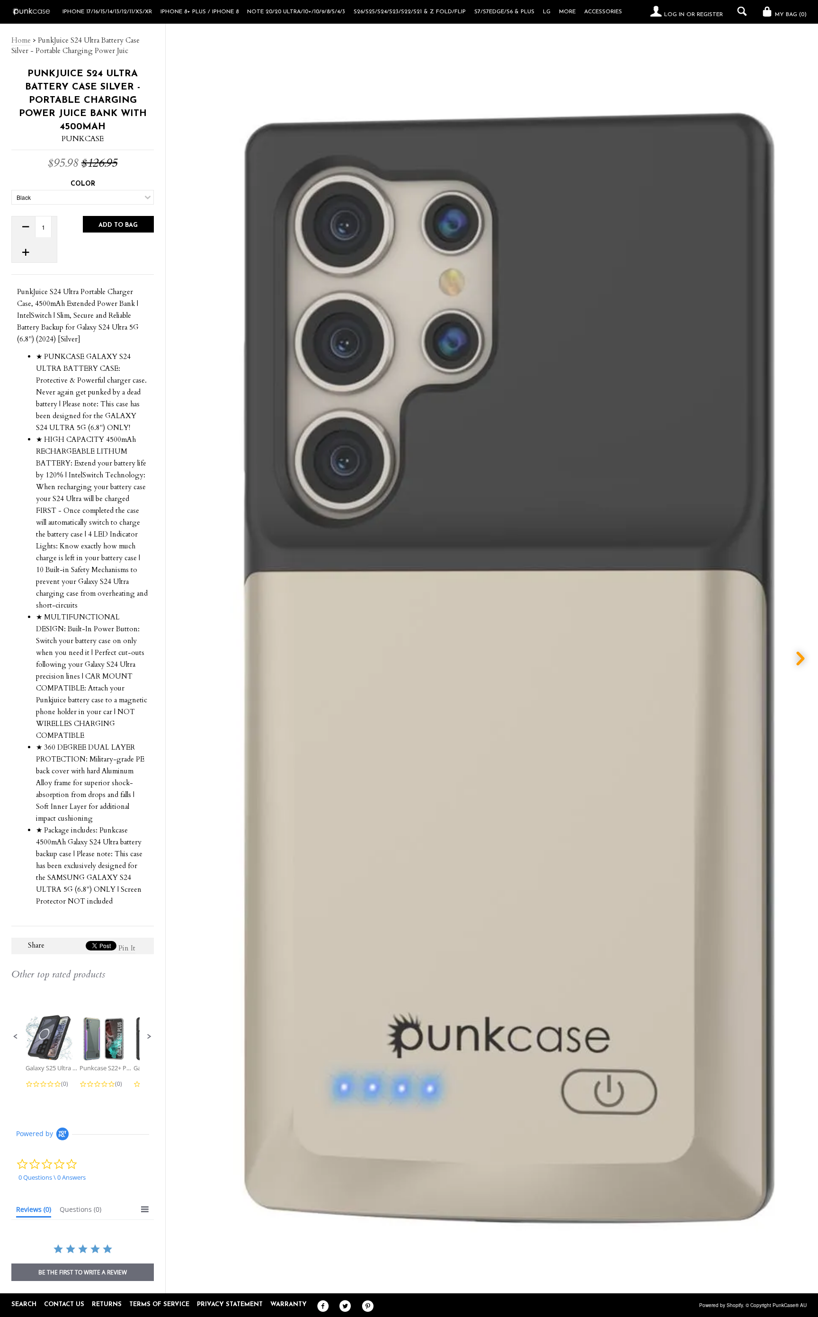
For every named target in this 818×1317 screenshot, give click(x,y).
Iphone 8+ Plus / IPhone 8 (199, 12)
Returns (107, 1304)
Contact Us (64, 1304)
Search (23, 1304)
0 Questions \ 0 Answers (52, 1177)
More (567, 12)
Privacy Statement (230, 1304)
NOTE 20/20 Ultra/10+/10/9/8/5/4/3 (296, 12)
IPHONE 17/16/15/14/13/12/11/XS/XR (107, 12)
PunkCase (83, 139)
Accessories (603, 12)
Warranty (288, 1304)
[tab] (33, 1211)
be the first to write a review (82, 1272)
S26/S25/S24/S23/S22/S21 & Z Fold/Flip (410, 12)
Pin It (126, 948)
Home (21, 40)
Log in (674, 15)
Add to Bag (118, 225)
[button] (15, 1036)
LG (547, 12)
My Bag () (790, 15)
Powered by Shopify (721, 1305)
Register (710, 15)
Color (83, 184)
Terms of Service (159, 1304)
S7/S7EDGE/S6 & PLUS (504, 12)
